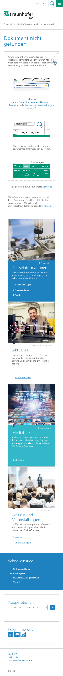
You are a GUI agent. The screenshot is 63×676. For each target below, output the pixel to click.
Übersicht (19, 460)
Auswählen (52, 607)
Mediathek (14, 105)
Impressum (13, 657)
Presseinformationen (28, 102)
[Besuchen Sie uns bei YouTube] (17, 634)
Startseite (47, 186)
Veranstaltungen (23, 542)
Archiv (18, 295)
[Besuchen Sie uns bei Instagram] (23, 634)
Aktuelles (44, 102)
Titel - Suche (52, 3)
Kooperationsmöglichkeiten (26, 578)
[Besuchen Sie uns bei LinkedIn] (10, 634)
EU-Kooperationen (21, 569)
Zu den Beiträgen (23, 285)
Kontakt (48, 206)
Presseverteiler (22, 290)
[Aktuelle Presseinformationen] (31, 240)
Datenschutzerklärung (20, 660)
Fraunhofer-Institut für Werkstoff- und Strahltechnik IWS (29, 24)
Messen (18, 537)
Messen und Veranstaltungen (39, 105)
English (39, 3)
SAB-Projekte (19, 573)
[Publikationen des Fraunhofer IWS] (31, 323)
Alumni (16, 582)
